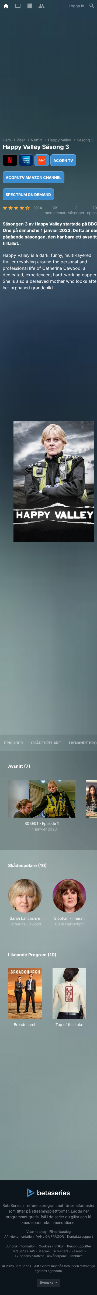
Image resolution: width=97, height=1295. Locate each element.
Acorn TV (63, 160)
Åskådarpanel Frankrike (65, 1256)
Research (78, 1251)
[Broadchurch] (25, 993)
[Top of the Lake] (69, 993)
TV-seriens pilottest (29, 1256)
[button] (25, 903)
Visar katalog (36, 1232)
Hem (7, 140)
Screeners (60, 1251)
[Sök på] (92, 6)
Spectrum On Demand (28, 194)
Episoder (13, 743)
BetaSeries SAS (23, 1251)
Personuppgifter (79, 1246)
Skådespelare (46, 743)
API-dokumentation (19, 1236)
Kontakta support (80, 1236)
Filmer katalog (60, 1232)
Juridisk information (21, 1246)
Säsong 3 (85, 140)
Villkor (59, 1246)
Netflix (36, 140)
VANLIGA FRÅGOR (50, 1236)
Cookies (45, 1246)
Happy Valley (59, 140)
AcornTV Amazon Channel (33, 177)
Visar (20, 140)
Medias (44, 1251)
